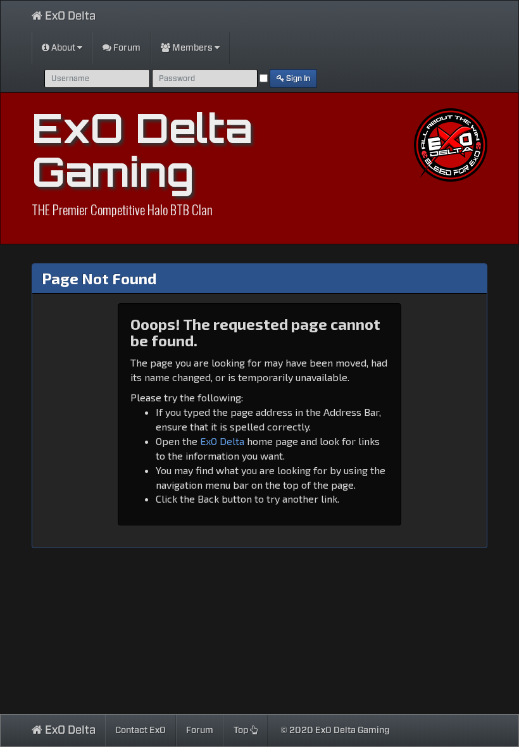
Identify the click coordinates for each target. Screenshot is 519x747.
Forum (126, 48)
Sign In (297, 78)
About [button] (63, 48)
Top (242, 730)
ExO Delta (69, 16)
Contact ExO (140, 730)
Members (192, 48)
